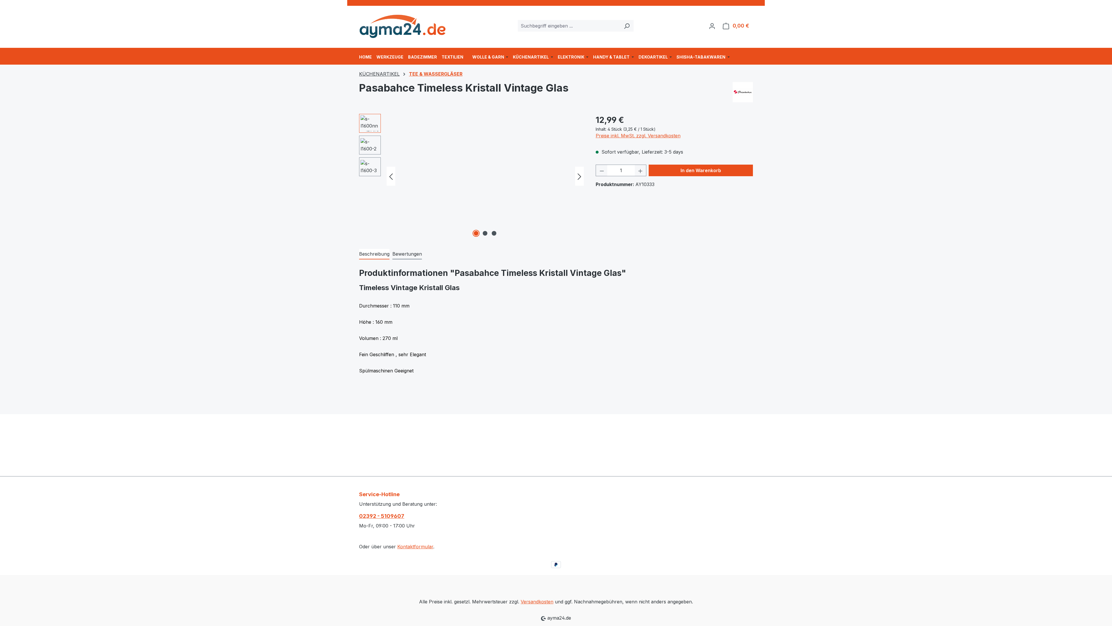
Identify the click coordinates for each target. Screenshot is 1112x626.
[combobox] (569, 26)
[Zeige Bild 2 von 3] (485, 233)
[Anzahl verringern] (602, 170)
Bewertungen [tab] (407, 254)
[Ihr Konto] (712, 26)
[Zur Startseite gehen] (402, 24)
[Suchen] (627, 26)
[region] (471, 176)
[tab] (374, 254)
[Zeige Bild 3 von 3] (494, 233)
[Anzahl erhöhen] (640, 170)
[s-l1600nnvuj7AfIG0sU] (485, 176)
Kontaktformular (415, 546)
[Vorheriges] (391, 176)
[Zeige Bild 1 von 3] (476, 233)
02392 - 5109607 (381, 516)
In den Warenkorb (701, 170)
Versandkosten (537, 602)
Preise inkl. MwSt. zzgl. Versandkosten (638, 136)
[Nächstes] (579, 176)
